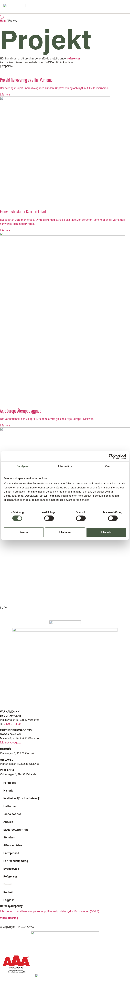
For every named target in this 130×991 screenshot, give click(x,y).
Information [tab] (65, 466)
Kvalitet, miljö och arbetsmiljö (21, 798)
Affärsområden (12, 845)
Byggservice (11, 868)
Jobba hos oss (12, 814)
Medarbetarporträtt (15, 829)
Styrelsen (9, 837)
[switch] (49, 518)
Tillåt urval (65, 532)
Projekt (7, 884)
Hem (3, 20)
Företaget (9, 782)
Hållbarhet (10, 806)
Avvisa (24, 532)
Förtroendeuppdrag (15, 861)
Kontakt (8, 892)
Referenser (10, 876)
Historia (8, 790)
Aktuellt (8, 821)
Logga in (8, 900)
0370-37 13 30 (12, 723)
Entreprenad (11, 853)
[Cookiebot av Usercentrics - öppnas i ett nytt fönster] (111, 456)
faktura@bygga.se (10, 742)
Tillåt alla (106, 532)
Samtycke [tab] (22, 466)
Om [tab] (107, 466)
